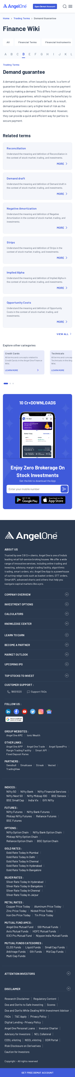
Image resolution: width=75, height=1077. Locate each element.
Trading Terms (11, 64)
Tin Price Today (44, 915)
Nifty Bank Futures (38, 811)
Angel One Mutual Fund (19, 927)
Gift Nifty (48, 800)
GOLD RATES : (13, 848)
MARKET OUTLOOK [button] (16, 654)
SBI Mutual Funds (48, 927)
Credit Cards (12, 353)
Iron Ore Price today (18, 915)
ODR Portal (51, 1040)
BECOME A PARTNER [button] (17, 645)
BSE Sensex (58, 796)
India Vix (33, 800)
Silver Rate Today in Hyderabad (24, 881)
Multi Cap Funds (15, 956)
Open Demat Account (45, 6)
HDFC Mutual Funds (44, 931)
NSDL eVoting (33, 1040)
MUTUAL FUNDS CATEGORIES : (24, 943)
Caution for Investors (17, 1051)
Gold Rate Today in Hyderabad (24, 865)
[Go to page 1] (6, 383)
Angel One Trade (36, 746)
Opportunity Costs (19, 302)
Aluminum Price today (47, 906)
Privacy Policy (38, 1016)
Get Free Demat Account (37, 1072)
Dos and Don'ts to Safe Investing (24, 1004)
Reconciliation (16, 148)
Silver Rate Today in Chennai (23, 890)
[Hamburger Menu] (70, 6)
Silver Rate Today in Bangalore (24, 886)
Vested (52, 765)
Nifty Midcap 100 (37, 796)
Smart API (41, 750)
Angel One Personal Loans (20, 1028)
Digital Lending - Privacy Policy (23, 1022)
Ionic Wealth (33, 735)
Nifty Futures (14, 811)
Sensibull (11, 765)
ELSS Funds (13, 947)
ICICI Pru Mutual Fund (19, 935)
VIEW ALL (62, 333)
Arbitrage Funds (16, 951)
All (8, 42)
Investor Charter (48, 1028)
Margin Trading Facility (18, 750)
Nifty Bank (26, 791)
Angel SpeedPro (58, 746)
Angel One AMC (14, 735)
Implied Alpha (15, 272)
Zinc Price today (16, 910)
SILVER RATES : (14, 877)
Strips (11, 242)
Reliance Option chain (19, 841)
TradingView (13, 769)
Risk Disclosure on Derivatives (23, 1045)
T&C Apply (21, 1016)
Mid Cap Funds (55, 951)
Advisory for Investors (17, 1034)
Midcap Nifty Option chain (22, 836)
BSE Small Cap (15, 800)
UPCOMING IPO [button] (14, 664)
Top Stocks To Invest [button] (19, 675)
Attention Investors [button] (20, 973)
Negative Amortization (22, 208)
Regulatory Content (44, 998)
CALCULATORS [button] (14, 614)
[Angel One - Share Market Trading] (15, 6)
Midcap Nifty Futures (19, 816)
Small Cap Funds (55, 947)
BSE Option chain (47, 841)
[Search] (65, 6)
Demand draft (16, 178)
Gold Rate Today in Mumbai (22, 852)
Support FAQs (39, 691)
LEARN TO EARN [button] (14, 635)
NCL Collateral (42, 1034)
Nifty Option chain (17, 832)
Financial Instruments (58, 42)
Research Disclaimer (17, 998)
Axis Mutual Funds (17, 931)
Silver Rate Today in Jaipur (22, 894)
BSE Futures (14, 820)
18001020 (16, 691)
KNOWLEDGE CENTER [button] (18, 623)
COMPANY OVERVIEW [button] (18, 594)
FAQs (8, 1016)
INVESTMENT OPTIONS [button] (19, 604)
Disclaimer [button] (12, 989)
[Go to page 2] (10, 383)
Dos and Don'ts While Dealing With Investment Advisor (37, 1010)
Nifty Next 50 (14, 796)
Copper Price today (18, 906)
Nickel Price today (42, 910)
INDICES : (10, 787)
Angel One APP (14, 746)
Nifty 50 (11, 791)
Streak (40, 765)
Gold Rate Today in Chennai (22, 861)
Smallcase (26, 765)
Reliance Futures (46, 816)
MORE (60, 163)
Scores (51, 1004)
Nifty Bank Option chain (47, 832)
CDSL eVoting (13, 1040)
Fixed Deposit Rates (17, 754)
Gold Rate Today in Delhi (20, 857)
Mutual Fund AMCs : (18, 922)
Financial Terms (27, 42)
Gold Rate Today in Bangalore (23, 870)
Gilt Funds (36, 951)
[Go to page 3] (13, 383)
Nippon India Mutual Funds (52, 935)
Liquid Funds (33, 947)
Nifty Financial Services (52, 791)
